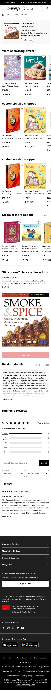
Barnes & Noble (21, 15)
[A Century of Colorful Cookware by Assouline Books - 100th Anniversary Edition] (12, 120)
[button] (25, 320)
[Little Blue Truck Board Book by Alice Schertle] (31, 232)
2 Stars (5, 447)
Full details (27, 40)
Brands (9, 15)
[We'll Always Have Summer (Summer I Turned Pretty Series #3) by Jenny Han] (12, 67)
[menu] (3, 8)
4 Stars (5, 438)
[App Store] (10, 644)
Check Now (32, 612)
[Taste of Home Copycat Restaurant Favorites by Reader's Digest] (35, 67)
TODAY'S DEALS (9, 3)
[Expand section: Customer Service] (25, 544)
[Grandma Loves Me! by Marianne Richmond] (35, 120)
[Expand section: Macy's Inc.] (25, 564)
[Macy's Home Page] (13, 9)
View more (7, 399)
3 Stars (5, 443)
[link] (12, 89)
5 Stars (5, 433)
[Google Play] (30, 644)
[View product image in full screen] (5, 345)
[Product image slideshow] (25, 320)
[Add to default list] (21, 56)
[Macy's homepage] (3, 15)
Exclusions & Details (19, 612)
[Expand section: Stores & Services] (25, 558)
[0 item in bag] (47, 9)
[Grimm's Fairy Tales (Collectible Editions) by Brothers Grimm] (11, 232)
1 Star (5, 452)
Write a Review (43, 423)
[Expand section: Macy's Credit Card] (25, 551)
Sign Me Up (25, 584)
